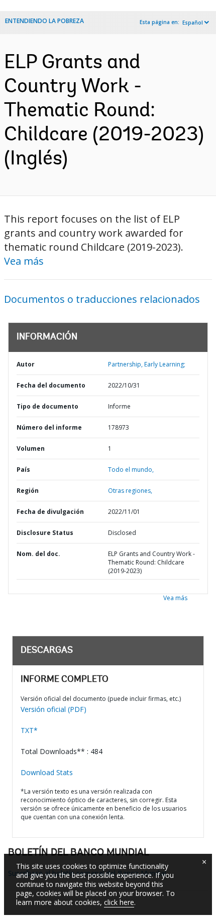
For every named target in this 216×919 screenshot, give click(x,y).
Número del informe (49, 427)
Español (192, 22)
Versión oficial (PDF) (53, 709)
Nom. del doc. (38, 553)
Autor (26, 364)
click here (119, 902)
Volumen (31, 448)
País (23, 469)
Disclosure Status (45, 532)
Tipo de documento (47, 406)
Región (28, 490)
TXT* (29, 730)
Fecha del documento (51, 385)
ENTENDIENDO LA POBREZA (44, 21)
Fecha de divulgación (50, 511)
